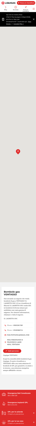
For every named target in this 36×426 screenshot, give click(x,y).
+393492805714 (15, 330)
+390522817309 (15, 325)
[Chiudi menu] (33, 19)
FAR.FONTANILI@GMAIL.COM (18, 335)
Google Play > (19, 24)
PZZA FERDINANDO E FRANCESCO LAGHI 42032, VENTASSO (15, 342)
